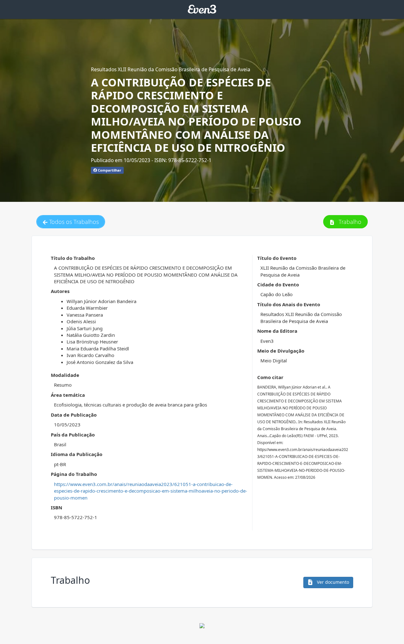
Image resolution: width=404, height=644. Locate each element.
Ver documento (332, 582)
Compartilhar (109, 170)
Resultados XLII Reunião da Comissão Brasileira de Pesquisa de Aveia (170, 69)
